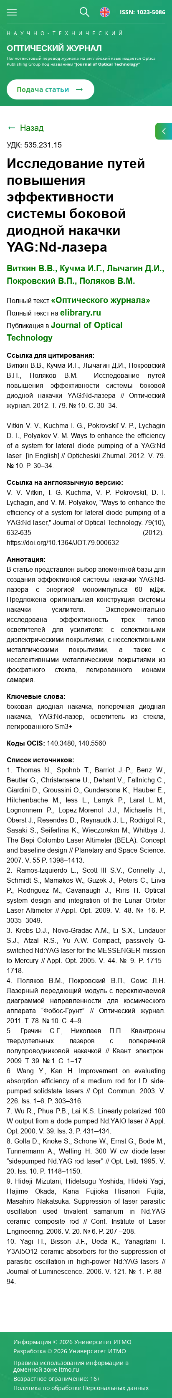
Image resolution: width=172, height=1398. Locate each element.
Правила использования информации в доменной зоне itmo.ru (71, 1366)
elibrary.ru (80, 312)
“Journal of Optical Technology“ (107, 64)
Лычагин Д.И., (135, 268)
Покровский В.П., (42, 280)
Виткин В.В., (32, 268)
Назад (32, 127)
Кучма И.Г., (82, 268)
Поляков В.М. (107, 280)
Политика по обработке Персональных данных (81, 1388)
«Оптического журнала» (100, 300)
